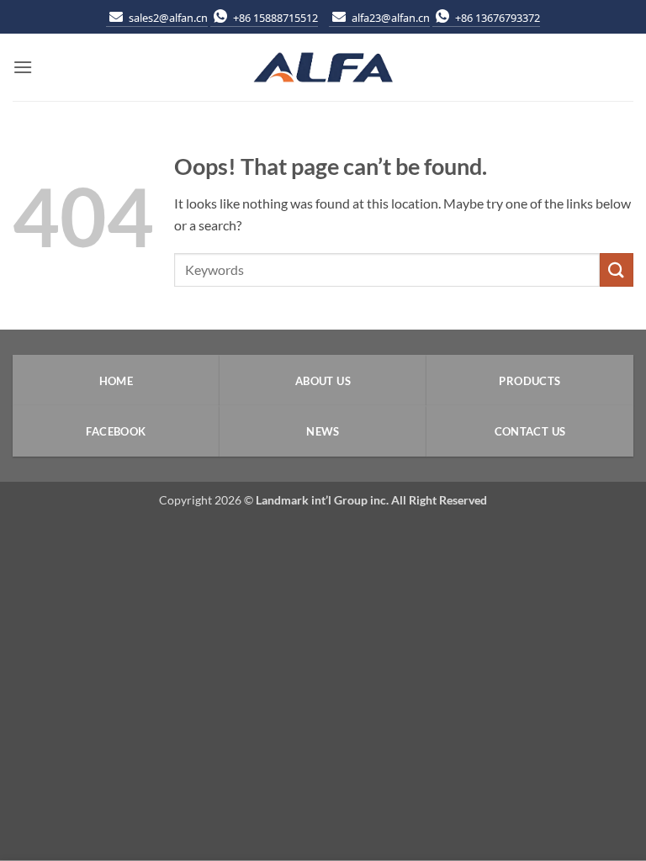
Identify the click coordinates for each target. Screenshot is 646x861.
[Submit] (616, 269)
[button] (23, 66)
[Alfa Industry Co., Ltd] (323, 67)
